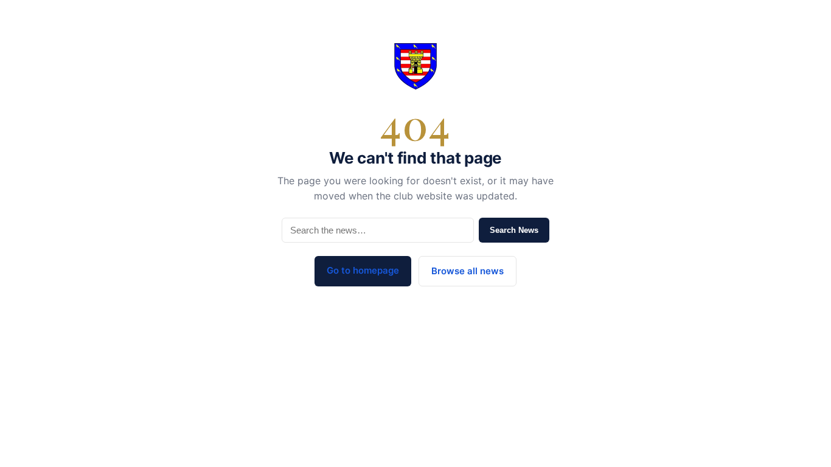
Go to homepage (363, 270)
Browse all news (467, 271)
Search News (514, 230)
